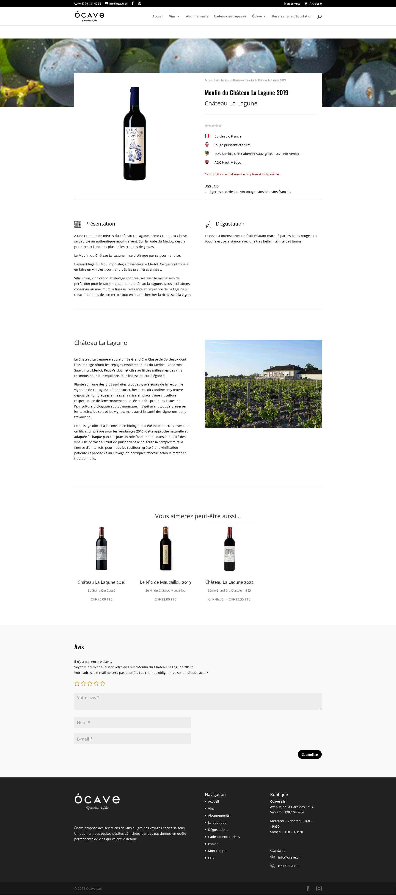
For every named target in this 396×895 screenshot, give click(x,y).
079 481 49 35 (288, 866)
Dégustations (218, 829)
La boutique (217, 822)
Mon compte (292, 4)
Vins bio (263, 192)
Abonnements (197, 16)
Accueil (157, 16)
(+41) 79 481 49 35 (89, 4)
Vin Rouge (248, 192)
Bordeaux (238, 80)
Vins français (223, 80)
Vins (172, 16)
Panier (213, 844)
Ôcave (257, 16)
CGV (211, 858)
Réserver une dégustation (292, 16)
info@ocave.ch (289, 857)
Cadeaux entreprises (230, 16)
